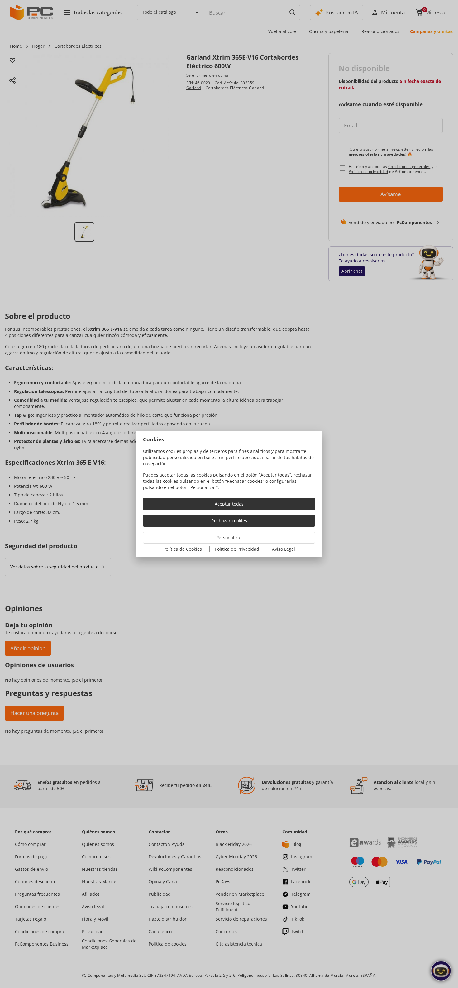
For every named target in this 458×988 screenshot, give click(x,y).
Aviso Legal (283, 549)
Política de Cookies (182, 549)
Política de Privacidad (237, 549)
